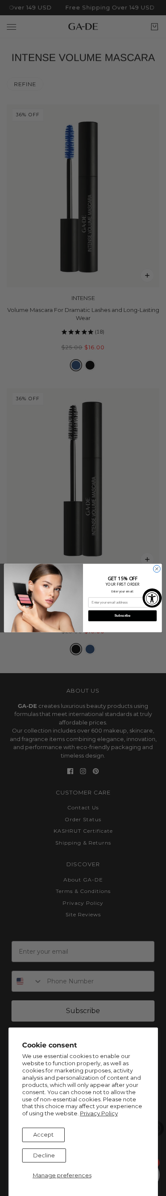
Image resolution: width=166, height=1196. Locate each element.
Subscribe (122, 616)
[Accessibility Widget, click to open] (152, 598)
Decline (44, 1155)
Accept (43, 1134)
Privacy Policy (99, 1113)
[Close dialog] (156, 569)
